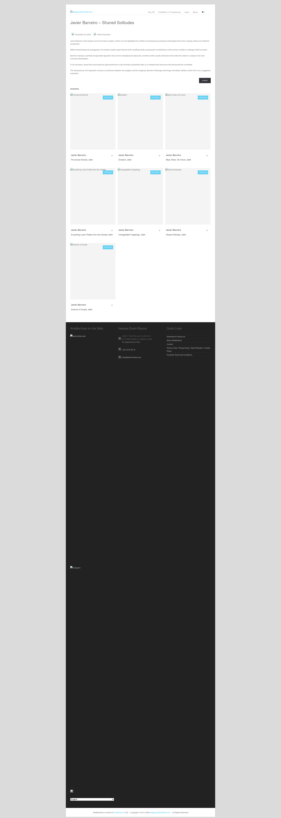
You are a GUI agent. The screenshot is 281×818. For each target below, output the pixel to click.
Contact (170, 344)
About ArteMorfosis (174, 340)
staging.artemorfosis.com (160, 812)
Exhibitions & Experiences (169, 12)
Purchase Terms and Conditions (179, 354)
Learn (186, 12)
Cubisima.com (119, 812)
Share (205, 80)
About (195, 12)
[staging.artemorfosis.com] (140, 11)
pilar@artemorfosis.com (131, 357)
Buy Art (151, 12)
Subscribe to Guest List (176, 336)
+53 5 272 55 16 (128, 349)
